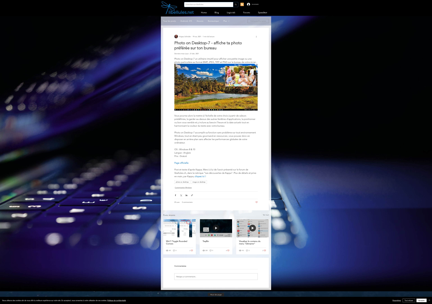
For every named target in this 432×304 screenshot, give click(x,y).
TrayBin (206, 241)
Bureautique (213, 21)
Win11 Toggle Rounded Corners (176, 242)
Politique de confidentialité (116, 300)
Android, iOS (186, 21)
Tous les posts (169, 21)
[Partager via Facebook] (175, 195)
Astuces (200, 21)
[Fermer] (429, 300)
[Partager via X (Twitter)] (181, 195)
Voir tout (266, 215)
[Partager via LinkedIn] (186, 195)
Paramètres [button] (397, 300)
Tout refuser (409, 300)
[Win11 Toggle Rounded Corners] (179, 228)
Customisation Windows (183, 188)
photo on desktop (182, 182)
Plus (225, 21)
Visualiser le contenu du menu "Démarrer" (249, 242)
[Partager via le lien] (192, 195)
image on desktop (198, 182)
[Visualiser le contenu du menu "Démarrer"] (252, 228)
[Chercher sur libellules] (235, 4)
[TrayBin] (216, 228)
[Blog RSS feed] (242, 4)
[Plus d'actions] (256, 36)
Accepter (421, 300)
